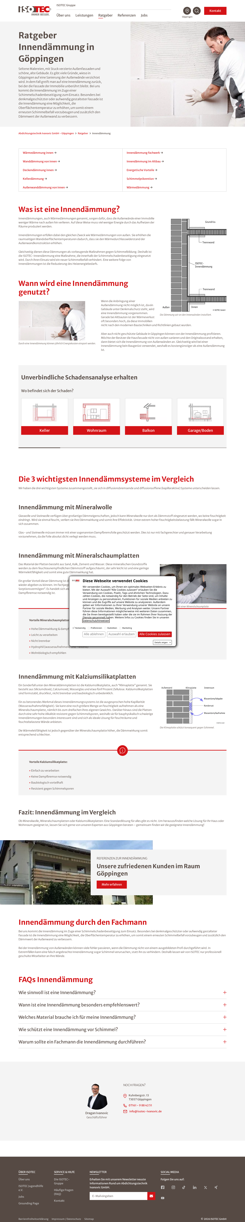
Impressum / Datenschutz (66, 1218)
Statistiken (112, 628)
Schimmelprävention (140, 178)
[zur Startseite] (34, 11)
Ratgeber (83, 133)
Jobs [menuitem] (144, 15)
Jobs (21, 1196)
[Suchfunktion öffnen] (197, 11)
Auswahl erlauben (121, 634)
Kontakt (215, 11)
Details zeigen (161, 642)
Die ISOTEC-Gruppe (62, 1181)
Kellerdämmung (33, 178)
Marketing (127, 628)
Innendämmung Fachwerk (143, 152)
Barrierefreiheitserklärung (33, 1218)
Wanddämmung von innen (40, 161)
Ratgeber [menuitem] (105, 15)
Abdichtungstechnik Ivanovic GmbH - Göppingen (46, 133)
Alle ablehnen (94, 634)
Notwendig (80, 628)
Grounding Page (28, 1203)
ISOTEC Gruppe (66, 5)
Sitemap (89, 1218)
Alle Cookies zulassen (154, 634)
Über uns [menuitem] (63, 15)
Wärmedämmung (138, 187)
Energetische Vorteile (140, 170)
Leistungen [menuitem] (84, 15)
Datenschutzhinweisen (96, 620)
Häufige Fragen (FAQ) (63, 1192)
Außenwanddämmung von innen (44, 187)
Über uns (24, 1179)
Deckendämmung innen (38, 170)
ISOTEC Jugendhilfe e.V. (30, 1188)
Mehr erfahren (112, 884)
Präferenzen (96, 628)
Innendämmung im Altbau (144, 161)
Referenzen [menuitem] (127, 15)
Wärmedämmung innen (38, 152)
